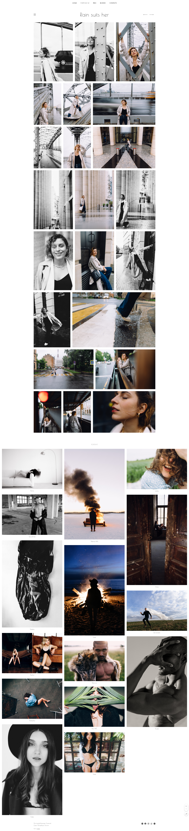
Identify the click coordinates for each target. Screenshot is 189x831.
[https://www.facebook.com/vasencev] (145, 824)
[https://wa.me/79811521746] (151, 824)
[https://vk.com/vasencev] (142, 824)
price (94, 3)
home (74, 3)
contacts (113, 3)
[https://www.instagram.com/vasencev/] (148, 824)
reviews (103, 3)
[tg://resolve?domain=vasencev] (154, 824)
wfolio (38, 828)
